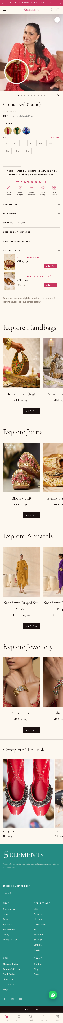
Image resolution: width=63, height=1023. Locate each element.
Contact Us (8, 984)
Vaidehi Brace (21, 713)
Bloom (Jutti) (21, 498)
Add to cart (32, 1009)
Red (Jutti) (8, 831)
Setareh (38, 944)
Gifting (6, 934)
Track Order (9, 974)
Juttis (5, 914)
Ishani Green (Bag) (21, 394)
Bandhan (38, 934)
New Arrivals (9, 909)
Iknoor (37, 949)
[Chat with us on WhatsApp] (53, 995)
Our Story (38, 964)
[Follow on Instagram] (12, 999)
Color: (9, 123)
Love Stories (40, 924)
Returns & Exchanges (13, 969)
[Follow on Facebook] (4, 999)
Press (36, 974)
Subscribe (42, 893)
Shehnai (38, 939)
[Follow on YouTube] (20, 999)
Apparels (7, 924)
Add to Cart (50, 266)
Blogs (36, 969)
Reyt (36, 929)
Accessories (9, 929)
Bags (5, 919)
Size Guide (8, 979)
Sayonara (38, 914)
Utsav (36, 909)
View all (31, 411)
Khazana (38, 919)
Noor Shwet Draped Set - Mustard (21, 605)
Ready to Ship (10, 939)
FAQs (5, 989)
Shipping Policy (10, 964)
